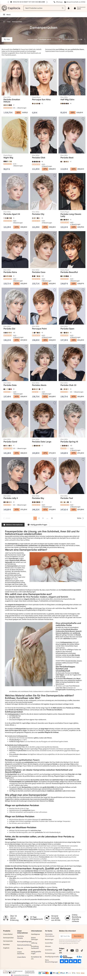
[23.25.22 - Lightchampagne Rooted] (63, 332)
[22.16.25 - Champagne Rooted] (32, 332)
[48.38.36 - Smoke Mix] (6, 218)
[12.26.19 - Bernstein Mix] (61, 103)
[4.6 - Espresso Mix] (4, 389)
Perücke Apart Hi (12, 214)
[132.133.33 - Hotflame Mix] (11, 389)
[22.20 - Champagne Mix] (7, 445)
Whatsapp (59, 2)
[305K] (63, 276)
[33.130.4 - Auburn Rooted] (64, 445)
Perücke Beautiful (69, 272)
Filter (8, 39)
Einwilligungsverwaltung (50, 957)
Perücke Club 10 (68, 385)
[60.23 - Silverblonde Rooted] (63, 389)
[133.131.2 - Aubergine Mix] (39, 161)
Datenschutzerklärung (22, 945)
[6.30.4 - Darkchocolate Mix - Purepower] (11, 105)
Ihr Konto (48, 931)
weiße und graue (67, 663)
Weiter (79, 518)
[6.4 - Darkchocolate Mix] (66, 103)
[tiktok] (82, 950)
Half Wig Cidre (67, 99)
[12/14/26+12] (63, 219)
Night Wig (8, 158)
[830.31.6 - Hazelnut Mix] (66, 332)
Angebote (6, 948)
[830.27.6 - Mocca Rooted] (11, 276)
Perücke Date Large (41, 442)
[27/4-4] (64, 219)
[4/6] (6, 161)
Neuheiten (6, 945)
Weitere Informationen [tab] (14, 525)
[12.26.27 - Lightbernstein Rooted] (66, 161)
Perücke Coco (38, 272)
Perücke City (38, 214)
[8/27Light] (66, 219)
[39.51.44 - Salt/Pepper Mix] (32, 218)
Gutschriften (49, 943)
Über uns (20, 948)
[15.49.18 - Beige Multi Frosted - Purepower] (6, 105)
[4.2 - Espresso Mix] (63, 103)
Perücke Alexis (39, 385)
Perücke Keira (10, 272)
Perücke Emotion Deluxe (12, 100)
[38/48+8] (68, 219)
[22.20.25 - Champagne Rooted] (6, 389)
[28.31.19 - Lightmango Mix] (36, 332)
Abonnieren (77, 936)
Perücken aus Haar (26, 762)
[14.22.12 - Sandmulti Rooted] (34, 218)
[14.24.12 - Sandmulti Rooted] (66, 389)
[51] (7, 161)
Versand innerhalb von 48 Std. (76, 2)
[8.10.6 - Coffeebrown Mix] (11, 218)
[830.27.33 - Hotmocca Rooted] (36, 502)
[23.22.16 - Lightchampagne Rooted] (63, 161)
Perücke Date (10, 385)
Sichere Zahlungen (34, 939)
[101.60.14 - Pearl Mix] (36, 276)
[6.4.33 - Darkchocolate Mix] (32, 161)
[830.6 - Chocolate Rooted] (64, 161)
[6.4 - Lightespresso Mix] (7, 218)
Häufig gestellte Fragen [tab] (38, 525)
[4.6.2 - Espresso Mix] (36, 161)
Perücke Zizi (9, 329)
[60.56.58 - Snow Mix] (4, 218)
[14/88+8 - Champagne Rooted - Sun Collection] (36, 103)
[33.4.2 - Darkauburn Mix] (38, 332)
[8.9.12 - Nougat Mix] (68, 103)
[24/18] (11, 161)
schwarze (59, 663)
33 (52, 518)
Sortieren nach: (32, 40)
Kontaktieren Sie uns (36, 958)
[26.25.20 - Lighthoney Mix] (7, 389)
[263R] (9, 161)
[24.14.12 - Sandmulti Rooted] (39, 332)
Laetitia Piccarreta (29, 973)
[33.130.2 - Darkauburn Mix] (9, 389)
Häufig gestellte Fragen (36, 952)
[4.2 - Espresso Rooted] (68, 502)
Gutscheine (48, 950)
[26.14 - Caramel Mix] (9, 218)
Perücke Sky (38, 498)
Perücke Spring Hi (69, 442)
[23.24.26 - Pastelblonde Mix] (66, 502)
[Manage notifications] (4, 971)
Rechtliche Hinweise (20, 937)
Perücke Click (38, 158)
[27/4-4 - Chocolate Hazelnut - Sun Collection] (39, 103)
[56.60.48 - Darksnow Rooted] (11, 502)
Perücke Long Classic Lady (71, 215)
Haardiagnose (35, 934)
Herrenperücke (8, 941)
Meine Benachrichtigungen (50, 961)
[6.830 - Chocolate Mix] (64, 103)
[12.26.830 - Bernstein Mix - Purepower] (4, 105)
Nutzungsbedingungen (22, 942)
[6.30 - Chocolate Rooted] (38, 161)
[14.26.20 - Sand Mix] (7, 276)
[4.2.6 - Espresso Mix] (4, 502)
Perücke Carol (10, 442)
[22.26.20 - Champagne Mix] (39, 218)
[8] (4, 161)
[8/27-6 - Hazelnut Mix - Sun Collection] (32, 103)
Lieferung (34, 943)
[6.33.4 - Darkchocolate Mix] (61, 161)
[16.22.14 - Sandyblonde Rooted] (68, 161)
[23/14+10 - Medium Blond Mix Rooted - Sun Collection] (38, 103)
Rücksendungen (50, 953)
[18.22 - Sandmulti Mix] (7, 332)
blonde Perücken (71, 661)
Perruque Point (39, 329)
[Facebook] (67, 950)
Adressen (48, 946)
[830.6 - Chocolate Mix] (61, 332)
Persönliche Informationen (49, 935)
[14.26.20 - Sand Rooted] (39, 276)
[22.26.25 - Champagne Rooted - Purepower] (7, 105)
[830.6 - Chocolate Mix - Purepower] (9, 105)
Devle (13, 973)
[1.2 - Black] (34, 161)
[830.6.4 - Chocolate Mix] (38, 276)
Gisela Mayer (36, 97)
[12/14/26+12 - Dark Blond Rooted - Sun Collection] (34, 103)
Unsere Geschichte (20, 953)
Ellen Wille (7, 97)
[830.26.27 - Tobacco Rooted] (39, 502)
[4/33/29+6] (68, 276)
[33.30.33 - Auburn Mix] (39, 389)
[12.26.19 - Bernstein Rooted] (6, 276)
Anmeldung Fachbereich (35, 947)
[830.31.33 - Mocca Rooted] (64, 502)
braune (79, 661)
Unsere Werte (21, 957)
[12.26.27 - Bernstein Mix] (39, 445)
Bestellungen (49, 940)
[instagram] (77, 950)
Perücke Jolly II (11, 498)
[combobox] (44, 8)
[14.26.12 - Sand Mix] (9, 332)
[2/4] (61, 219)
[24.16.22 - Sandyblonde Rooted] (9, 502)
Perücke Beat (67, 158)
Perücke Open (67, 329)
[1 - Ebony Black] (34, 332)
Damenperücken (8, 938)
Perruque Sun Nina (41, 99)
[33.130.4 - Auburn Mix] (32, 276)
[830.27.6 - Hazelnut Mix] (38, 445)
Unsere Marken (8, 934)
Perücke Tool (67, 498)
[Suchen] (62, 8)
